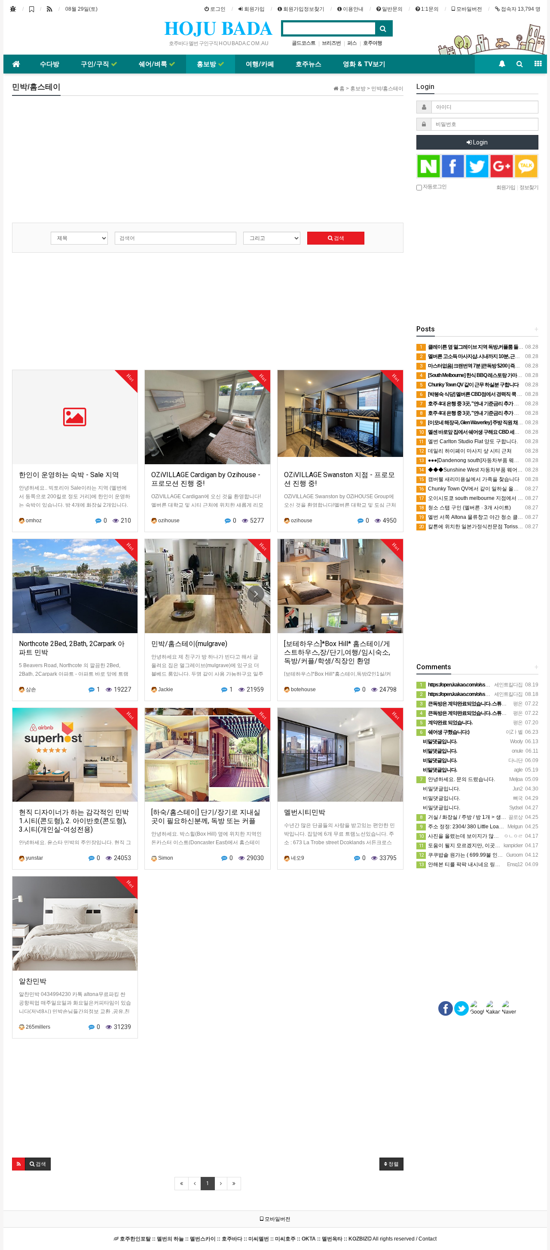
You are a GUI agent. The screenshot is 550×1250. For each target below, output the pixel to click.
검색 (338, 238)
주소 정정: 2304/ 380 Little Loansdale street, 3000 (482, 827)
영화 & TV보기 (364, 64)
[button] (18, 1164)
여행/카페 (260, 64)
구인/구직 (96, 64)
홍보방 (207, 64)
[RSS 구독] (49, 9)
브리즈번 (331, 43)
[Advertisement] (207, 162)
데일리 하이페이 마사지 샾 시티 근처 (465, 451)
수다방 (49, 64)
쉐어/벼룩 (154, 64)
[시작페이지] (13, 9)
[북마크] (31, 9)
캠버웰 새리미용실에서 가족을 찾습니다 (469, 479)
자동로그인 (434, 186)
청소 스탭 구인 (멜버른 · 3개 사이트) (465, 508)
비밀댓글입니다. (441, 789)
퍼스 (352, 43)
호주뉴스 (308, 64)
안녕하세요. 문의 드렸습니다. (457, 779)
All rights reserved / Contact (278, 1239)
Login (480, 142)
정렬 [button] (393, 1164)
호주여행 (372, 43)
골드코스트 (303, 43)
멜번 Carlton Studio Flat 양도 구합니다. (468, 441)
